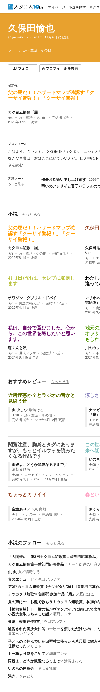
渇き (11, 675)
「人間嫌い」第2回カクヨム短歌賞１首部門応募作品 (52, 556)
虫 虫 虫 (18, 409)
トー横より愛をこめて (26, 653)
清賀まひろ (21, 469)
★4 (87, 353)
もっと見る (16, 184)
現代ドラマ (27, 353)
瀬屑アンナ (62, 613)
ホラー (31, 514)
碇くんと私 (17, 347)
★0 (10, 303)
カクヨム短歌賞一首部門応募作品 (36, 564)
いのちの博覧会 (21, 668)
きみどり (26, 675)
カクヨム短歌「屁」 (25, 112)
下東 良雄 (38, 509)
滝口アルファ (49, 579)
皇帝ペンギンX (20, 633)
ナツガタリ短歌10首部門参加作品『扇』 (42, 593)
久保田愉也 (31, 27)
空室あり (19, 509)
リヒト (36, 645)
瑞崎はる (36, 409)
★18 (15, 415)
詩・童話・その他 (32, 117)
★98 (92, 464)
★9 (10, 117)
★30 (15, 474)
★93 (92, 514)
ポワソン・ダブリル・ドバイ (32, 297)
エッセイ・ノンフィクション (46, 474)
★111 (16, 514)
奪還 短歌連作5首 (24, 621)
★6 (87, 258)
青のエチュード (21, 579)
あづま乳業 (47, 668)
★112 (93, 420)
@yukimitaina (18, 37)
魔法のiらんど (29, 303)
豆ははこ (86, 593)
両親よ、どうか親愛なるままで (38, 464)
